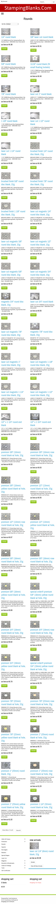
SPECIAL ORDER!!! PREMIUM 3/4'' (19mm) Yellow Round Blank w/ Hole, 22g (41, 666)
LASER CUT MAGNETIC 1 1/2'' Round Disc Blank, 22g (41, 393)
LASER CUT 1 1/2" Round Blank (39, 122)
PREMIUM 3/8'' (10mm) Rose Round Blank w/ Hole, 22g (42, 453)
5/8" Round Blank (8, 64)
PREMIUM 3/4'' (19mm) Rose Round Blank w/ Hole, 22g (42, 631)
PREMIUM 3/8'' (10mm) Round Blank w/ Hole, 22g (12, 453)
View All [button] (18, 830)
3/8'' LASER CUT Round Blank (41, 37)
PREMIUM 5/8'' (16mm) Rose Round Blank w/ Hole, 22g (42, 560)
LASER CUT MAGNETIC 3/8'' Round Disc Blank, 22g (11, 243)
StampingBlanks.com (28, 8)
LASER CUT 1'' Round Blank (41, 94)
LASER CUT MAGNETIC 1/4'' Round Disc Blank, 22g (40, 213)
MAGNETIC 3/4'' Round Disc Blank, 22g (12, 303)
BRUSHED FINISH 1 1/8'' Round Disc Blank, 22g (13, 213)
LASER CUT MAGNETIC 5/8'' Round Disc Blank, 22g (11, 273)
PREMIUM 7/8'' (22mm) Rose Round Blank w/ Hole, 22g (42, 702)
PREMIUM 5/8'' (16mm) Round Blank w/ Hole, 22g (12, 560)
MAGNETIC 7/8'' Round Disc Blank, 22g (41, 333)
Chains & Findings (6, 865)
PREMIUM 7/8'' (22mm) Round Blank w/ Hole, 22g (12, 702)
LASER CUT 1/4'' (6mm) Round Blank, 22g (42, 852)
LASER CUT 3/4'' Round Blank (41, 301)
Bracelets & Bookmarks (7, 863)
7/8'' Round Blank (8, 94)
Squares (3, 847)
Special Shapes (5, 855)
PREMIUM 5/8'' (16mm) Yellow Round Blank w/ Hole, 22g (13, 595)
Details (33, 862)
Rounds (3, 844)
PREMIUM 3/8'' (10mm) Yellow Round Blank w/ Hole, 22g (13, 488)
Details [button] (4, 48)
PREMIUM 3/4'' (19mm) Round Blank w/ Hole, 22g (12, 631)
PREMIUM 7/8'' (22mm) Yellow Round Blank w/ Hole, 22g (13, 737)
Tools (2, 868)
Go (53, 2)
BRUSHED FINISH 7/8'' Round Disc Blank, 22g (41, 183)
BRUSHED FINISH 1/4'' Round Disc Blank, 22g (41, 152)
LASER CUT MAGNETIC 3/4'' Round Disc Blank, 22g (40, 273)
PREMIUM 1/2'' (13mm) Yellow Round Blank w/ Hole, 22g (42, 525)
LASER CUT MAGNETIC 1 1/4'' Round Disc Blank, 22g (12, 393)
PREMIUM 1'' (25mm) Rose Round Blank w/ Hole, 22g (41, 772)
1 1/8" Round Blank (9, 121)
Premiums (4, 841)
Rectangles (4, 850)
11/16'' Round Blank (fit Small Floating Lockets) (40, 65)
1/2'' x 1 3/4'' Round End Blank (40, 423)
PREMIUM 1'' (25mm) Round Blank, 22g (13, 772)
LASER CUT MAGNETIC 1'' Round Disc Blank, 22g (10, 363)
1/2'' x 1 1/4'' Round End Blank (11, 423)
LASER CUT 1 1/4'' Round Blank (10, 152)
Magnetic (4, 861)
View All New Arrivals (36, 866)
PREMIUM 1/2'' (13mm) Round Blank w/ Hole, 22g (41, 487)
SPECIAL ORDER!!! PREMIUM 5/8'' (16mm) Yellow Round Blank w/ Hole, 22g (41, 595)
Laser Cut (4, 858)
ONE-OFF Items (5, 839)
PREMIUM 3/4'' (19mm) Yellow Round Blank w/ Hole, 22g (13, 666)
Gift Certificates (5, 870)
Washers (3, 852)
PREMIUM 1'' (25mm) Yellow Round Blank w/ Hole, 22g (13, 805)
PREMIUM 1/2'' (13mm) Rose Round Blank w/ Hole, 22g (13, 523)
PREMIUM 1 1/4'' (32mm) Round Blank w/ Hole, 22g (41, 805)
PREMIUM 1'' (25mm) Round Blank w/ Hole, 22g (42, 736)
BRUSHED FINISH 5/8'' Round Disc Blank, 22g (12, 183)
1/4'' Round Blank (8, 37)
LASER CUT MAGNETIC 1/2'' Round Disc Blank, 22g (40, 243)
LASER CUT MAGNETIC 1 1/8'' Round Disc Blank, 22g (41, 363)
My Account (4, 1)
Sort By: (4, 24)
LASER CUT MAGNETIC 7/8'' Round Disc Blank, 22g (11, 333)
